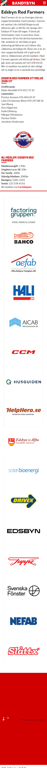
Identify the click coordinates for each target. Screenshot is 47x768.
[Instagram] (8, 718)
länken (36, 59)
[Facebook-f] (3, 718)
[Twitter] (3, 720)
